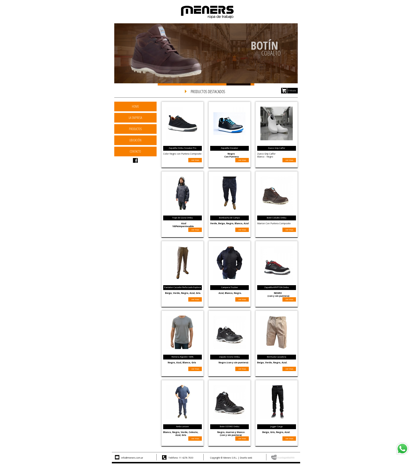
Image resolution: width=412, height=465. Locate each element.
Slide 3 (218, 84)
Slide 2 (194, 84)
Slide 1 (170, 84)
